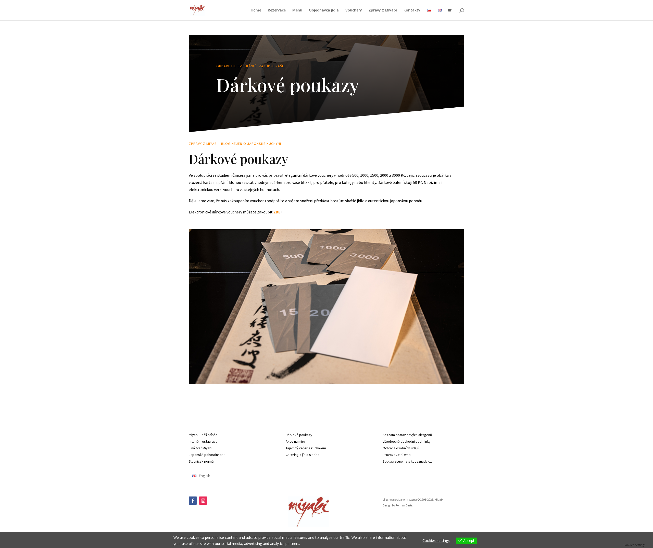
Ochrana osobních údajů (401, 448)
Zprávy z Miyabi (383, 10)
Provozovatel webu (397, 454)
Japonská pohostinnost (207, 454)
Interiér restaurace (203, 441)
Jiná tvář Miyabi (200, 448)
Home (256, 10)
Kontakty (412, 10)
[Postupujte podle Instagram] (203, 500)
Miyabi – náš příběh (203, 434)
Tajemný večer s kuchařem (306, 448)
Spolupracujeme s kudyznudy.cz (407, 461)
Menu (297, 10)
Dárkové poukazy (299, 434)
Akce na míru (295, 441)
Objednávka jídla (324, 10)
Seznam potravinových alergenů (407, 434)
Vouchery (353, 10)
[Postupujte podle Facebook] (193, 500)
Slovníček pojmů (201, 461)
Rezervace (277, 10)
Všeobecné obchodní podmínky (407, 441)
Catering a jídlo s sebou (303, 454)
